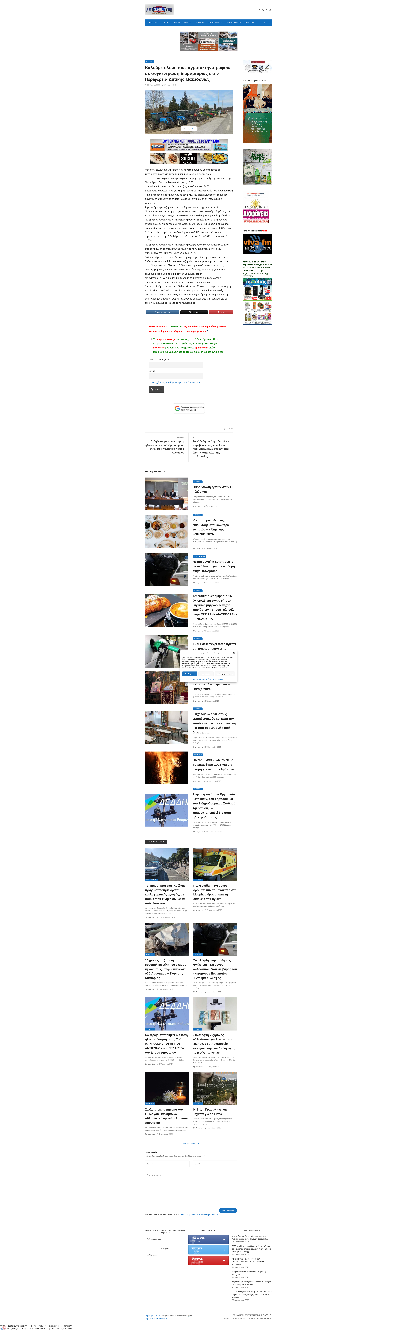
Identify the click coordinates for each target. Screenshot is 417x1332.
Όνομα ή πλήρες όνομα (160, 359)
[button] (234, 653)
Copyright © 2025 (152, 1315)
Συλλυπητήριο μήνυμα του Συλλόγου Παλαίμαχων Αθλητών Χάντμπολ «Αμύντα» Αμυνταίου (166, 1116)
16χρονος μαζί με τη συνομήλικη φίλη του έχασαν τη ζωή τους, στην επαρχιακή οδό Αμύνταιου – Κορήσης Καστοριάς (166, 969)
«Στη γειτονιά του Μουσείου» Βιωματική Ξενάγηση (249, 1273)
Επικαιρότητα (199, 556)
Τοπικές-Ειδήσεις (234, 23)
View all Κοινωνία (190, 1143)
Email (152, 370)
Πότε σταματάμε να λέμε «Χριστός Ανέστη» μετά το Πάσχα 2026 (212, 684)
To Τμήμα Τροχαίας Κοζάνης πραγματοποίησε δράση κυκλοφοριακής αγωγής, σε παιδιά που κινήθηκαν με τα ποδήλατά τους (165, 894)
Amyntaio (190, 128)
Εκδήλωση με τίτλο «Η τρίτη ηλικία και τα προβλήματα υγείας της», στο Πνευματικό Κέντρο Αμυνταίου (164, 447)
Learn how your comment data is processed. (199, 1214)
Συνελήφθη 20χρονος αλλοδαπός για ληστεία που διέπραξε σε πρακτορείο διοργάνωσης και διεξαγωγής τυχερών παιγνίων (214, 1043)
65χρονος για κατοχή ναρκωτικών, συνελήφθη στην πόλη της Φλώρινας (251, 1283)
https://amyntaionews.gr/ (156, 1318)
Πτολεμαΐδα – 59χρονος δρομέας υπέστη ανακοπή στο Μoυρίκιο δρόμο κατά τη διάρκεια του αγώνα (214, 892)
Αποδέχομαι (189, 674)
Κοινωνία (149, 62)
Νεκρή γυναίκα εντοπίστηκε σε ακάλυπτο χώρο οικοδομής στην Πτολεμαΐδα (215, 566)
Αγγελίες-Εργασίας (215, 23)
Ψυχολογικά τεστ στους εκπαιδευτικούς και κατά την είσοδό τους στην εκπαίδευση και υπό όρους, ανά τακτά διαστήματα (214, 723)
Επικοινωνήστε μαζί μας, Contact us (252, 1315)
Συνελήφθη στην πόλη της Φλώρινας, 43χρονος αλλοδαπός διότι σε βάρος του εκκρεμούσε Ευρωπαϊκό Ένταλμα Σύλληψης (215, 969)
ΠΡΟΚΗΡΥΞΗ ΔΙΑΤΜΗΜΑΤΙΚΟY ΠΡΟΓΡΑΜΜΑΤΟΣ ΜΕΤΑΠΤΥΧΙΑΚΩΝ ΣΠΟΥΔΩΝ (248, 1262)
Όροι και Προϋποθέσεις (200, 679)
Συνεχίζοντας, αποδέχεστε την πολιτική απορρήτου (176, 382)
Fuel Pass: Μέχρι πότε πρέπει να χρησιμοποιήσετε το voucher (214, 648)
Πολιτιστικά (249, 23)
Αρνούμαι (206, 674)
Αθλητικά (176, 23)
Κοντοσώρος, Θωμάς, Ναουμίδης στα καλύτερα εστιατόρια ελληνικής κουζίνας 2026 (211, 527)
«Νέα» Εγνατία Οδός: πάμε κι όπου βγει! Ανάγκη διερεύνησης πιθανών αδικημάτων (250, 1237)
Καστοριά (149, 954)
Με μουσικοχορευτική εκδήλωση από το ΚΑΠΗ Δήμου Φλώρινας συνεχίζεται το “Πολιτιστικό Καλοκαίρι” (252, 1294)
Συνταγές (165, 23)
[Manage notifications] (4, 1327)
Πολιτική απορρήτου (234, 1319)
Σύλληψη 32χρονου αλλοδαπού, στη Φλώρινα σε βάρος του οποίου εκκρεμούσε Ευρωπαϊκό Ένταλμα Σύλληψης (251, 1249)
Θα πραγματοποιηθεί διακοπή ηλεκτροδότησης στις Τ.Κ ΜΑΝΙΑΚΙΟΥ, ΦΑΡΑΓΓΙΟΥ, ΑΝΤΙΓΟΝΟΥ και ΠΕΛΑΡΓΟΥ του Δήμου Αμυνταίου (166, 1043)
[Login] (265, 22)
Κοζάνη (197, 1029)
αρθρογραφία (153, 23)
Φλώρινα (199, 23)
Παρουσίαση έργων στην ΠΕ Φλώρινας (213, 489)
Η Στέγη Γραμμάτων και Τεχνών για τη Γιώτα (210, 1112)
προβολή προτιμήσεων (225, 674)
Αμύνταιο (187, 23)
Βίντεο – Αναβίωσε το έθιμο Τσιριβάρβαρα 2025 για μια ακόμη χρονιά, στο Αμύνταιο (213, 764)
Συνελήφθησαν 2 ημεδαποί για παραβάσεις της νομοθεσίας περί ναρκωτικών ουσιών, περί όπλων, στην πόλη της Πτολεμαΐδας (211, 449)
